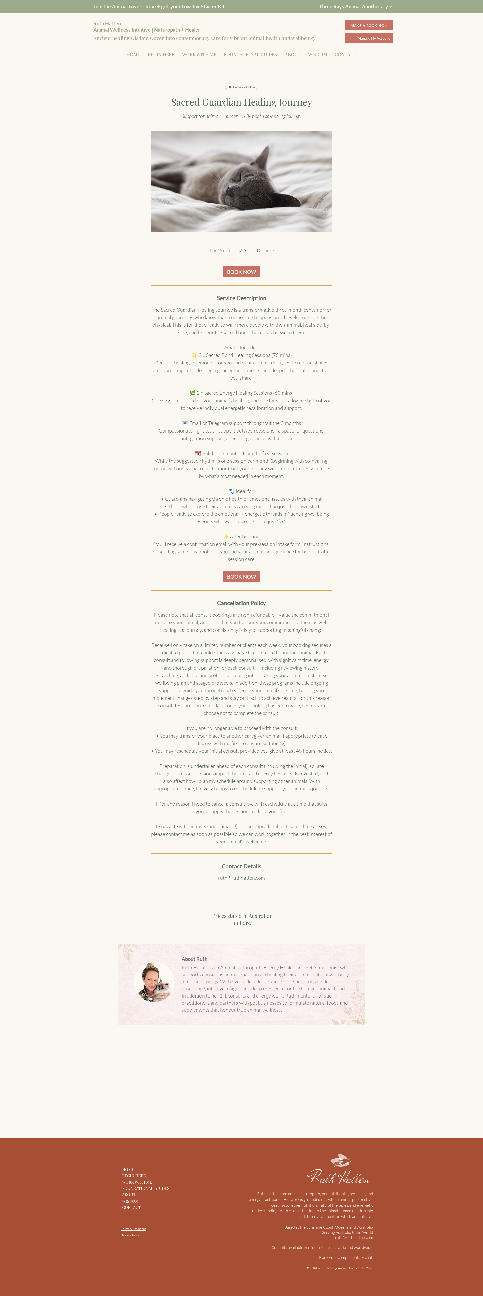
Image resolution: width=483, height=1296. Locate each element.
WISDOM (130, 1201)
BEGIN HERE (134, 1175)
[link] (241, 271)
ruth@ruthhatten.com (354, 1237)
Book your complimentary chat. (346, 1257)
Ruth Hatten (341, 1178)
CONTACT (131, 1207)
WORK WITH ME (137, 1182)
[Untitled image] (241, 181)
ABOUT (129, 1194)
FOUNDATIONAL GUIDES (145, 1188)
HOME (128, 1169)
